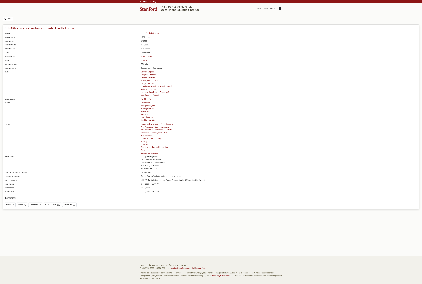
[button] (22, 205)
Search (259, 8)
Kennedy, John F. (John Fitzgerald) (155, 92)
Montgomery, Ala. (148, 105)
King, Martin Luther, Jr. (150, 33)
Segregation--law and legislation (154, 147)
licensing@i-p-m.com (220, 275)
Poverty (144, 141)
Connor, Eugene (147, 72)
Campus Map (200, 268)
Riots (143, 150)
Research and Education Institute (180, 10)
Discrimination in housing (151, 138)
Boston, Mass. (146, 56)
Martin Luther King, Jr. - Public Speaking (157, 124)
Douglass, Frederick (149, 75)
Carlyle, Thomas (147, 83)
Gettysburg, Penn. (148, 117)
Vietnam (144, 114)
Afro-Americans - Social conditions (155, 127)
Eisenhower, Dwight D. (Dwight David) (156, 86)
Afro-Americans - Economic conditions (156, 130)
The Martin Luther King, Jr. (176, 6)
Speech (144, 60)
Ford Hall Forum (147, 99)
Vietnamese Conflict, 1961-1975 (154, 132)
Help (266, 8)
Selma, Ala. (145, 111)
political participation (149, 153)
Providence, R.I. (147, 103)
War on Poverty (147, 135)
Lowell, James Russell (150, 95)
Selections (274, 8)
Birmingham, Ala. (148, 108)
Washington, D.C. (148, 120)
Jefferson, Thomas (148, 89)
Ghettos (144, 144)
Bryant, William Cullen (149, 80)
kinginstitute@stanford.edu (182, 268)
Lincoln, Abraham (148, 77)
